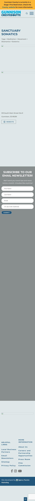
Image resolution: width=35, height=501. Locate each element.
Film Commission (24, 464)
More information (25, 441)
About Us (23, 447)
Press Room (24, 459)
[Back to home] (11, 13)
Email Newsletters (7, 457)
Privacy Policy (8, 466)
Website (10, 122)
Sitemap (5, 462)
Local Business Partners (8, 451)
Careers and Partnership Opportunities (25, 453)
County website (8, 7)
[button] (27, 13)
